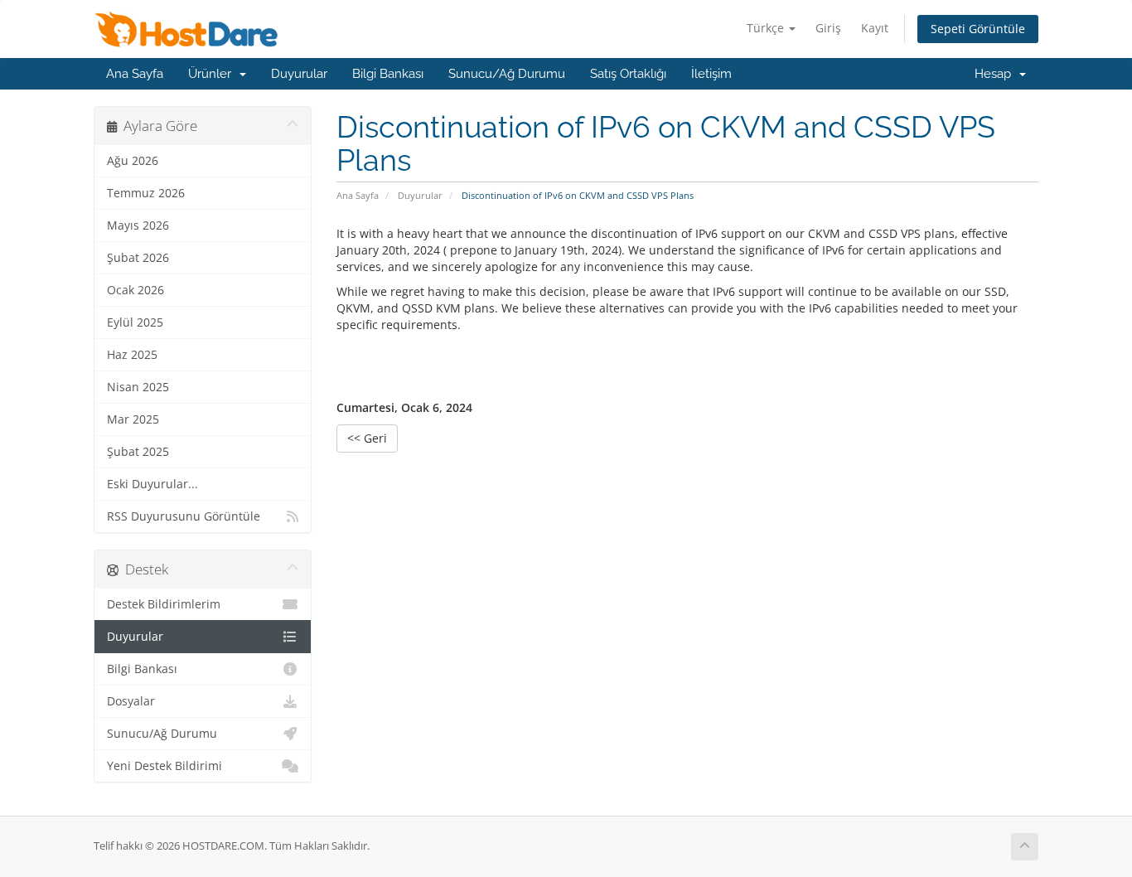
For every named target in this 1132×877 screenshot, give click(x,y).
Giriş (828, 28)
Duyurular (299, 73)
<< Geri (367, 438)
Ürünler (213, 73)
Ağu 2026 (132, 160)
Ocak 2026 (135, 290)
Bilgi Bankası (387, 73)
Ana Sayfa (134, 73)
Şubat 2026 (138, 257)
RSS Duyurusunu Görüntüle (183, 516)
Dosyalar (131, 701)
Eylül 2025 (135, 322)
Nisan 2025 (138, 387)
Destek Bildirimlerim (163, 604)
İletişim (711, 73)
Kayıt (874, 28)
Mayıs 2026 (138, 225)
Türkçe (767, 28)
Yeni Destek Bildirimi (164, 765)
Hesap (996, 73)
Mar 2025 (133, 419)
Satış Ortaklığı (628, 73)
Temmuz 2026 (146, 193)
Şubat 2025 (138, 451)
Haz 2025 (132, 354)
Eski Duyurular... (152, 484)
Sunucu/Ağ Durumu (506, 73)
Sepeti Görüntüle (978, 28)
